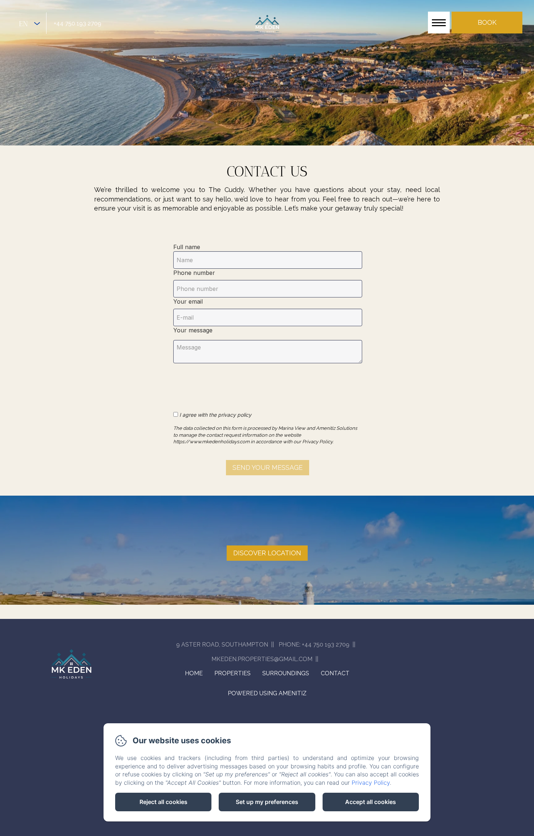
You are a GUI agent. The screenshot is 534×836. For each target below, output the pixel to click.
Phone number (194, 272)
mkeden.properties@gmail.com (261, 659)
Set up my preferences (267, 801)
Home (194, 673)
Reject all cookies (163, 801)
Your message (193, 330)
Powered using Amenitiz (267, 693)
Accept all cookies (370, 801)
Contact (335, 673)
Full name (186, 247)
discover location (267, 553)
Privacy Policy (371, 782)
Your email (188, 301)
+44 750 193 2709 (77, 23)
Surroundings (285, 673)
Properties (232, 673)
